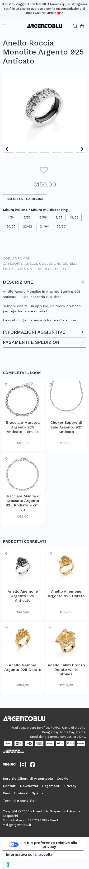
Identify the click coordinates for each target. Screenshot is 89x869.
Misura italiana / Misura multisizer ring (35, 210)
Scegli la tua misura (25, 199)
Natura (34, 269)
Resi (6, 793)
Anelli (30, 263)
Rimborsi (21, 793)
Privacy (70, 786)
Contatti (9, 786)
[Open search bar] (77, 26)
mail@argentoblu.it (17, 825)
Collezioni (49, 263)
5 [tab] (56, 152)
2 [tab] (21, 152)
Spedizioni (41, 793)
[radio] (11, 217)
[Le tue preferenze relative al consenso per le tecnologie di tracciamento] (8, 864)
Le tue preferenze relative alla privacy (49, 844)
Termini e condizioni (20, 800)
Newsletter (29, 786)
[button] (44, 170)
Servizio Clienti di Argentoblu (28, 778)
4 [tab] (44, 152)
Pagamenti (51, 786)
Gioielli (69, 263)
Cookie (62, 778)
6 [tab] (68, 152)
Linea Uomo (14, 269)
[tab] (44, 300)
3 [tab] (32, 152)
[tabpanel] (44, 113)
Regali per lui (57, 269)
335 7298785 (37, 820)
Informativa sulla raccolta (29, 854)
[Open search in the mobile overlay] (73, 26)
